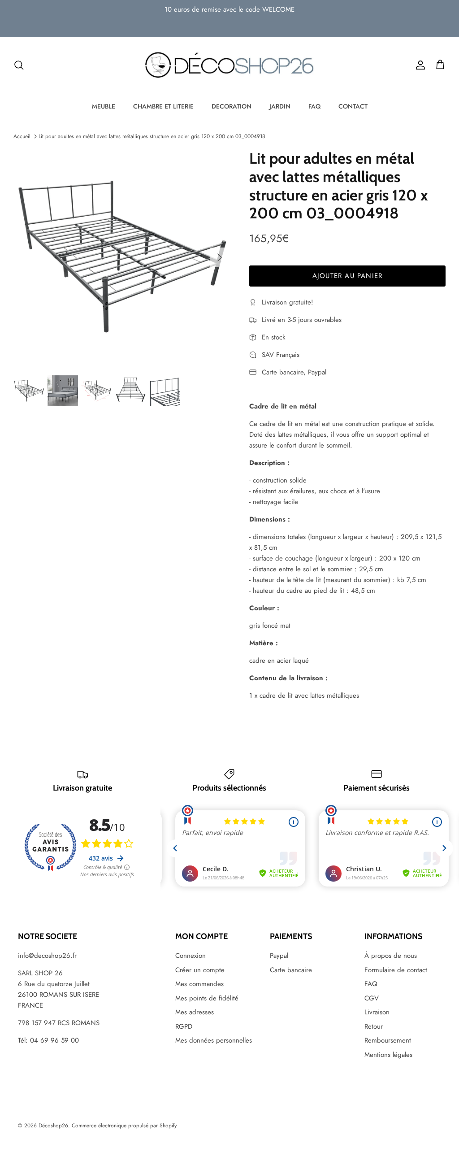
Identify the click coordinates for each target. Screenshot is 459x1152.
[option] (121, 257)
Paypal (279, 956)
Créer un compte (200, 970)
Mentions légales (388, 1055)
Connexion (190, 956)
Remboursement (387, 1040)
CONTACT (353, 106)
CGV (371, 998)
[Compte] (418, 65)
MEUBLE (103, 106)
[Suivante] (220, 257)
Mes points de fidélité (206, 998)
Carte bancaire (291, 970)
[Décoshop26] (229, 65)
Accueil (21, 136)
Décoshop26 (53, 1126)
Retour (373, 1026)
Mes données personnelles (213, 1040)
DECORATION (231, 106)
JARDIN (279, 106)
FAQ (314, 106)
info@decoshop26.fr (47, 956)
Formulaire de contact (395, 970)
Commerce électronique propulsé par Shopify (124, 1126)
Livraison (377, 1012)
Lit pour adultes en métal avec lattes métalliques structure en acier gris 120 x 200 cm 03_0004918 (152, 136)
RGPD (183, 1026)
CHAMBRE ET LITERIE (163, 106)
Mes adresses (194, 1012)
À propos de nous (390, 956)
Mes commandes (199, 984)
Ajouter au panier (347, 276)
